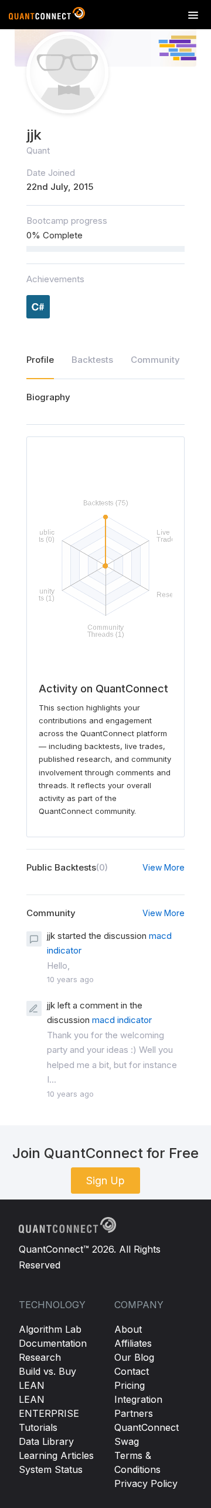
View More (163, 867)
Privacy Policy (146, 1483)
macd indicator (122, 1019)
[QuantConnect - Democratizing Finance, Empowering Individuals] (47, 16)
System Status (51, 1469)
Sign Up (105, 1180)
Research (40, 1357)
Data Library (46, 1441)
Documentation (53, 1343)
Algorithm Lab (50, 1329)
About (128, 1329)
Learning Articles (56, 1455)
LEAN (32, 1385)
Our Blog (134, 1357)
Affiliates (133, 1343)
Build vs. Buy (47, 1371)
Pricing (129, 1385)
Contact (131, 1371)
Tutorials (38, 1427)
